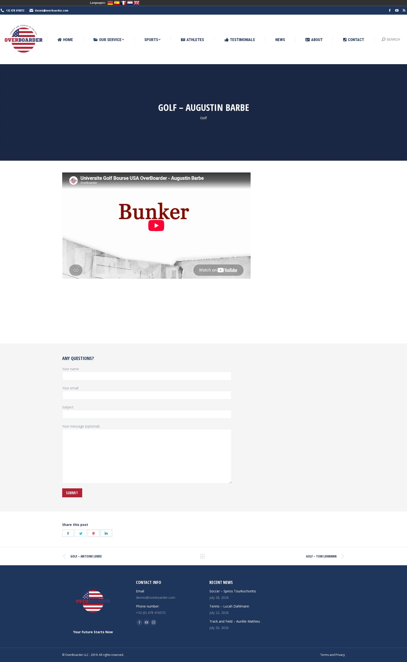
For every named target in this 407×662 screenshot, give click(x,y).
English (136, 3)
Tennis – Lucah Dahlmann (229, 606)
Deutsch (110, 3)
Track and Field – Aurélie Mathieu (234, 621)
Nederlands (130, 3)
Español (117, 3)
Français (123, 3)
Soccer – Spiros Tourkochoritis (232, 591)
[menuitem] (65, 39)
